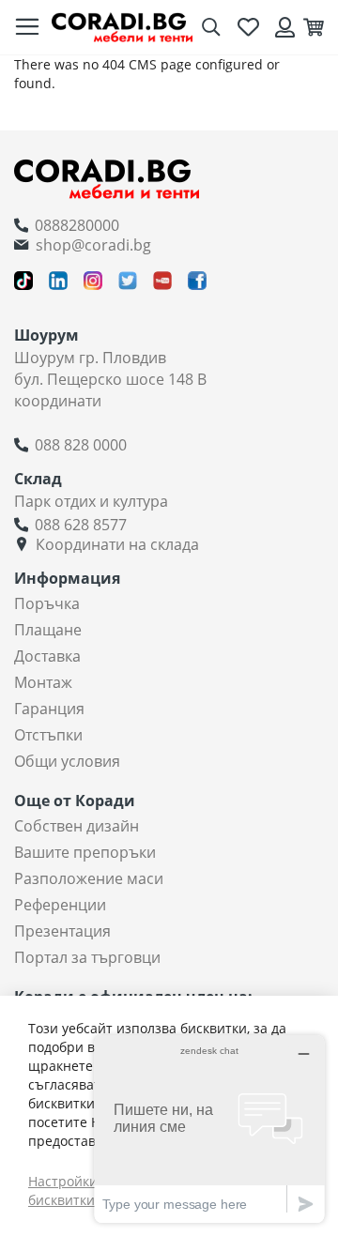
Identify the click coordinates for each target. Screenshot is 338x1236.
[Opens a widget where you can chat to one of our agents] (209, 1128)
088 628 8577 (81, 524)
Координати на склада (117, 544)
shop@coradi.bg (93, 244)
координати (57, 400)
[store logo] (122, 27)
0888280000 (77, 225)
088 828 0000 (81, 444)
